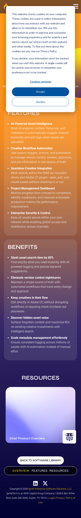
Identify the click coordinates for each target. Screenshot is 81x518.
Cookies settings (40, 81)
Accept (40, 91)
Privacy (60, 497)
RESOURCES (59, 470)
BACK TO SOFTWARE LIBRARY (40, 460)
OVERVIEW (21, 470)
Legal (51, 497)
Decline (40, 101)
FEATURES (40, 470)
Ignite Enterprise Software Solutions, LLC (50, 488)
